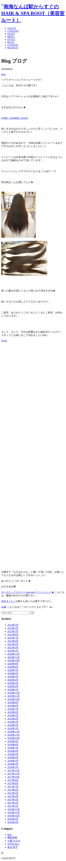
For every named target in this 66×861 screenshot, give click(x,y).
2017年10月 (13, 777)
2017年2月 (12, 803)
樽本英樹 (12, 837)
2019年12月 (13, 693)
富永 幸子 (12, 847)
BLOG (10, 42)
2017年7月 (12, 786)
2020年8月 (12, 667)
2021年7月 (12, 638)
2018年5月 (12, 754)
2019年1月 (12, 728)
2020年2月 (12, 686)
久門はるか (13, 844)
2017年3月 (12, 799)
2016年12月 (13, 809)
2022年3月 (12, 625)
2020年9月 (12, 663)
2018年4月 (12, 757)
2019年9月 (12, 702)
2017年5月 (12, 793)
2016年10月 (13, 815)
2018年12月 (13, 731)
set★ (3, 607)
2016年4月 (12, 819)
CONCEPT (13, 31)
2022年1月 (12, 631)
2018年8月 (12, 744)
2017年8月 (12, 783)
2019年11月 (13, 696)
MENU (11, 36)
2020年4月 (12, 680)
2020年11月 (13, 657)
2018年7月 (12, 748)
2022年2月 (12, 628)
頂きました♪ (8, 601)
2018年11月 (13, 735)
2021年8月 (12, 634)
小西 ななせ (13, 840)
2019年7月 (12, 709)
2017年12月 (13, 770)
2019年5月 (12, 715)
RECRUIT (12, 47)
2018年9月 (12, 741)
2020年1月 (12, 689)
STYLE (11, 39)
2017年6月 (12, 790)
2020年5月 (12, 676)
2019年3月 (12, 722)
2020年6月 (12, 673)
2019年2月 (12, 725)
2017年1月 (12, 806)
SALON (11, 28)
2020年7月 (12, 670)
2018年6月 (12, 751)
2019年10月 (13, 699)
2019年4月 (12, 718)
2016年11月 (13, 812)
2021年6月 (12, 641)
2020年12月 (13, 654)
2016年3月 (12, 822)
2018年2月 (12, 764)
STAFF (11, 34)
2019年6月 (12, 712)
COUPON (12, 45)
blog (3, 74)
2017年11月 (13, 773)
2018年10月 (13, 738)
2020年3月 (12, 683)
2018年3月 (12, 760)
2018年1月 (12, 767)
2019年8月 (12, 705)
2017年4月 (12, 796)
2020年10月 (13, 660)
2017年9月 (12, 780)
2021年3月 (12, 647)
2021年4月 (12, 644)
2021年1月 (12, 650)
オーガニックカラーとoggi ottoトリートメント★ (27, 592)
